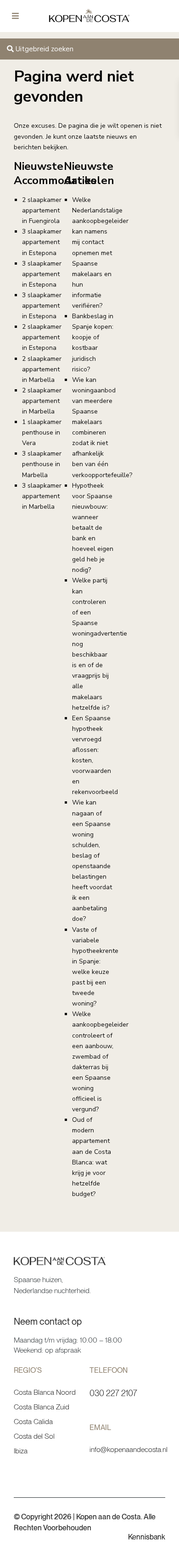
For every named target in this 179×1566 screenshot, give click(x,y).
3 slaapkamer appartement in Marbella (42, 496)
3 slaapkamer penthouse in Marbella (42, 464)
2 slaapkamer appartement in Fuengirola (42, 210)
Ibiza (21, 1450)
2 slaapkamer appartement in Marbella (42, 369)
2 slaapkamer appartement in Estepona (42, 337)
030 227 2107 (113, 1393)
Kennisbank (146, 1537)
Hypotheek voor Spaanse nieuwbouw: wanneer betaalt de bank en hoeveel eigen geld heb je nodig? (92, 528)
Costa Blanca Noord (45, 1392)
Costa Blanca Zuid (41, 1407)
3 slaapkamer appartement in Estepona (42, 242)
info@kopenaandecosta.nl (129, 1449)
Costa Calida (33, 1421)
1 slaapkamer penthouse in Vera (42, 432)
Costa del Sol (34, 1436)
